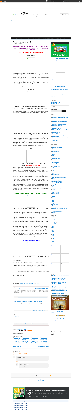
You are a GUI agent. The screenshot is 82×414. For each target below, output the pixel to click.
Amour (53, 159)
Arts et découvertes (56, 171)
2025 (53, 224)
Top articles (33, 379)
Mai (54, 219)
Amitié (53, 152)
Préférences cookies (41, 380)
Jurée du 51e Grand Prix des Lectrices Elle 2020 (60, 329)
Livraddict (37, 283)
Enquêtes (54, 212)
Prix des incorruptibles (56, 180)
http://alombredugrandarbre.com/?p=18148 (39, 310)
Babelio (33, 283)
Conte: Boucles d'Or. (56, 132)
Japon (53, 189)
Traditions (54, 186)
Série (53, 200)
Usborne (54, 209)
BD (52, 148)
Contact (64, 38)
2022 (53, 229)
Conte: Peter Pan (55, 136)
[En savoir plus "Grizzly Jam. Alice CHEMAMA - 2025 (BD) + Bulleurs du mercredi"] (64, 262)
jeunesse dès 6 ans (55, 174)
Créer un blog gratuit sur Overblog (24, 379)
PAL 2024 (27, 38)
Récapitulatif (54, 199)
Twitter (24, 283)
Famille (53, 150)
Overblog (49, 375)
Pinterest (27, 283)
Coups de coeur (55, 146)
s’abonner (30, 396)
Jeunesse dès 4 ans (56, 163)
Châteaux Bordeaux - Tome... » (43, 346)
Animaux (54, 167)
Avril (54, 220)
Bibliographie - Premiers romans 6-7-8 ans (60, 120)
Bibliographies (58, 38)
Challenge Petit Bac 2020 (57, 184)
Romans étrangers (55, 205)
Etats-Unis (54, 190)
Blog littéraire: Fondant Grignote (58, 293)
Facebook (21, 283)
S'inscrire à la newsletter (18, 333)
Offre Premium (64, 379)
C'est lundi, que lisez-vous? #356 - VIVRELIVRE (41, 288)
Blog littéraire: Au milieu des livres (58, 289)
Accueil (16, 38)
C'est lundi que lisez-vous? (57, 147)
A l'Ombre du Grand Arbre (60, 86)
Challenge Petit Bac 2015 (57, 211)
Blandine (8, 379)
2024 (53, 226)
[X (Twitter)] (47, 1)
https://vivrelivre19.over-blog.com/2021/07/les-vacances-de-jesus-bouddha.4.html (31, 323)
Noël (53, 173)
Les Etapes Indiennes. (43, 86)
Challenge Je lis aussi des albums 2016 (59, 207)
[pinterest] (49, 1)
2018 (53, 156)
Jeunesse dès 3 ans (56, 169)
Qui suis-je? (21, 38)
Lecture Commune (55, 162)
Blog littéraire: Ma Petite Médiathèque (59, 282)
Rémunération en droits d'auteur (55, 379)
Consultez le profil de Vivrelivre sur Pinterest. (59, 89)
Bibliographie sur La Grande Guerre (59, 124)
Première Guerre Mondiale (57, 181)
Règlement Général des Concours (58, 141)
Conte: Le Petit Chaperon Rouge (58, 135)
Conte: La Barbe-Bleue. (56, 133)
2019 (53, 165)
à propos (44, 396)
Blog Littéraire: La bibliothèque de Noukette (60, 287)
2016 (53, 175)
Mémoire (54, 161)
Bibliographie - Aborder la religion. (58, 116)
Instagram (30, 283)
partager (37, 396)
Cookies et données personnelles (73, 379)
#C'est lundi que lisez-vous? (21, 329)
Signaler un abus (43, 379)
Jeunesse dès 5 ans (56, 166)
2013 (53, 241)
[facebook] (45, 1)
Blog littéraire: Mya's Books (57, 283)
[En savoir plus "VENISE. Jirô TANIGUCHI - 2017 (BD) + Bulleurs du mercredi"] (55, 253)
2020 (53, 170)
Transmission (54, 197)
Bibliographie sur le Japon (57, 125)
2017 (53, 155)
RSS (59, 103)
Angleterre (54, 203)
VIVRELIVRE (24, 13)
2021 (53, 185)
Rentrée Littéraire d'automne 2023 (48, 38)
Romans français (55, 193)
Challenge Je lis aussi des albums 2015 (59, 208)
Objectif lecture (55, 204)
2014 (53, 201)
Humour (53, 178)
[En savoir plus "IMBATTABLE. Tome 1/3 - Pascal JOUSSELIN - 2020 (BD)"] (64, 271)
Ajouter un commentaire (23, 353)
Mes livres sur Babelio (60, 311)
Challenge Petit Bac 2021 (57, 194)
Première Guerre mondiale (35, 38)
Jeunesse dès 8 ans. (56, 158)
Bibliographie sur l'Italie (56, 128)
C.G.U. (48, 379)
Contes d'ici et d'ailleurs (56, 188)
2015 (53, 238)
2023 (53, 227)
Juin (54, 218)
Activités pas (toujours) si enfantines (59, 177)
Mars (54, 222)
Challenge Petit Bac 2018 (57, 182)
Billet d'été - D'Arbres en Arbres (35, 301)
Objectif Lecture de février (60, 73)
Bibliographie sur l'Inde (56, 126)
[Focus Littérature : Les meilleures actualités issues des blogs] (60, 315)
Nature (53, 196)
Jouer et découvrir (55, 192)
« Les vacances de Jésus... (17, 346)
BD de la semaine (55, 151)
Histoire (53, 154)
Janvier (55, 223)
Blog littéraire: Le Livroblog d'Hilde (58, 278)
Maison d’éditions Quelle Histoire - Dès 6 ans (60, 137)
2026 (53, 216)
